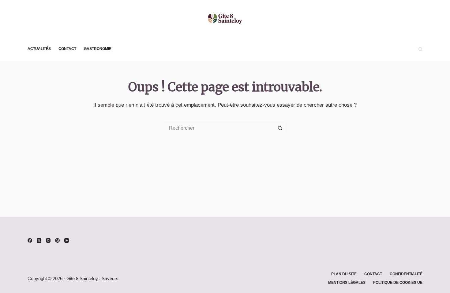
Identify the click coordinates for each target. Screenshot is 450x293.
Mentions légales (347, 282)
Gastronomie (97, 49)
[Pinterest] (57, 240)
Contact (67, 49)
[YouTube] (66, 240)
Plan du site (344, 274)
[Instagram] (48, 240)
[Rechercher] (420, 49)
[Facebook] (30, 240)
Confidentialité (406, 274)
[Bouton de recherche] (280, 128)
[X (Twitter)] (39, 240)
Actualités (39, 49)
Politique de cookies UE (397, 282)
